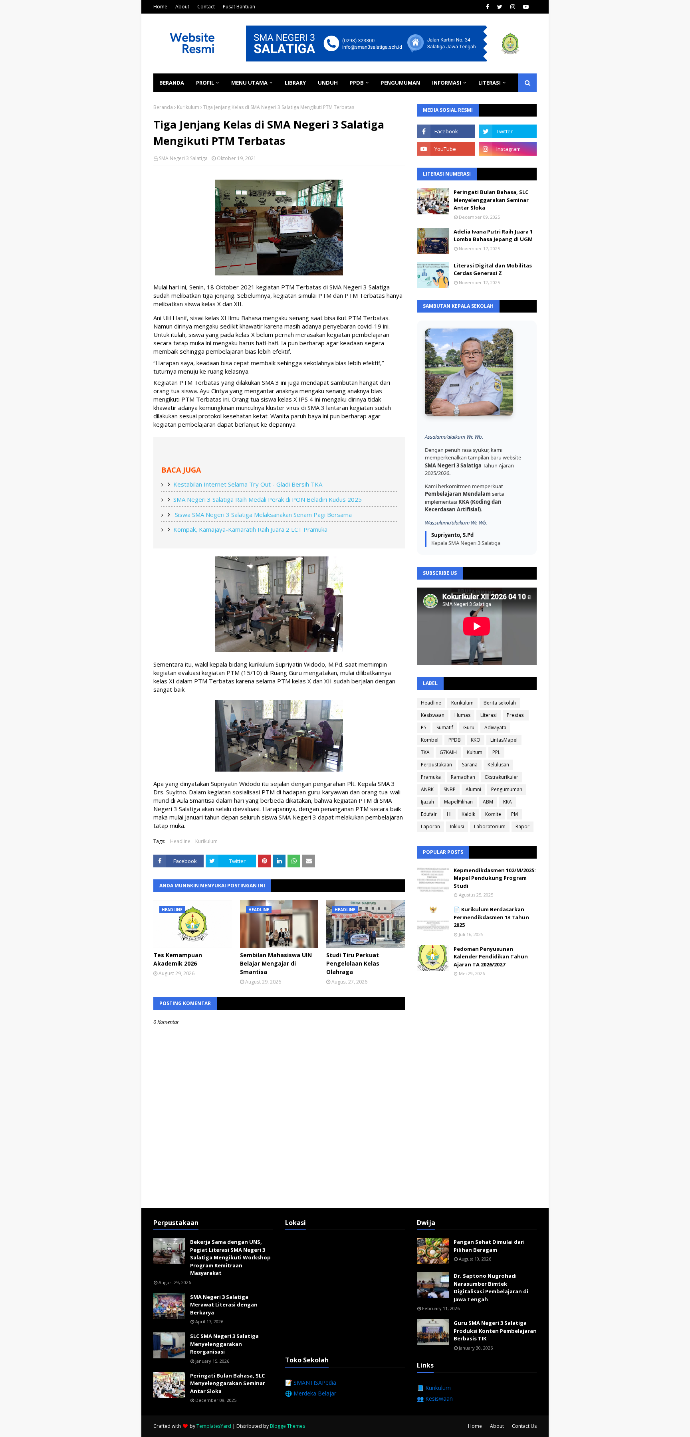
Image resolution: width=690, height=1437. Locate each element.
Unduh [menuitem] (328, 82)
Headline (180, 841)
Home (160, 6)
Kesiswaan (432, 715)
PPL (496, 752)
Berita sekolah (500, 702)
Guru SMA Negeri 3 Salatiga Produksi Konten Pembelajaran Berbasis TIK (495, 1330)
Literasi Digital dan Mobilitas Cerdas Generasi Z (493, 269)
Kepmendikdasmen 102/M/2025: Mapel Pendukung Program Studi (495, 878)
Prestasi (516, 715)
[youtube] (526, 7)
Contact (206, 6)
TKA (425, 752)
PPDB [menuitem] (357, 82)
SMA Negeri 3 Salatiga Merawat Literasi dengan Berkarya (224, 1304)
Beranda (163, 107)
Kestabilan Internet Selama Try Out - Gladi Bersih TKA (247, 484)
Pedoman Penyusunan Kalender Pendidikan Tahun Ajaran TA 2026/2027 (491, 956)
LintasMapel (504, 739)
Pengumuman (506, 789)
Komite (493, 814)
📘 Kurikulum (434, 1387)
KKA (507, 801)
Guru (468, 727)
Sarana (470, 764)
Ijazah (427, 801)
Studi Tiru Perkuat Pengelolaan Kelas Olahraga (352, 963)
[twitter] (499, 7)
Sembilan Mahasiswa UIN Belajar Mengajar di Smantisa (276, 963)
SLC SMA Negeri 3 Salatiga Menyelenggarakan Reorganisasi (224, 1343)
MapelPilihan (458, 801)
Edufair (429, 814)
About (182, 6)
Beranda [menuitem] (171, 82)
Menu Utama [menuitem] (249, 82)
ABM (488, 801)
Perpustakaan (436, 764)
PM (514, 814)
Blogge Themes (287, 1426)
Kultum (474, 752)
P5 (423, 727)
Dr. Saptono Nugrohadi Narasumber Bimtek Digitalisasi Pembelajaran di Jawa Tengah (491, 1287)
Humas (462, 715)
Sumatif (444, 727)
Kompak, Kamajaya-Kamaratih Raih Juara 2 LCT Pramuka (250, 529)
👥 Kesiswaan (435, 1398)
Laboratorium (490, 826)
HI (449, 814)
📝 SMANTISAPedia (310, 1382)
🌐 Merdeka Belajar (310, 1393)
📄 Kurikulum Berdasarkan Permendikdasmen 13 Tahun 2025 (491, 917)
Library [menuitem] (295, 82)
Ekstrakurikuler (501, 777)
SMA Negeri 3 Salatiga (183, 158)
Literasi (488, 715)
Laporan (430, 826)
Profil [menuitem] (205, 82)
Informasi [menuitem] (446, 82)
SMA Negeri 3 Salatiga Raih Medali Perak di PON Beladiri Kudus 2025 (267, 499)
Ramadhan (463, 777)
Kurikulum (188, 107)
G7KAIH (448, 752)
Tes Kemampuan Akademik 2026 (177, 959)
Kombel (429, 739)
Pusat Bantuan (239, 6)
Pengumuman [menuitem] (400, 82)
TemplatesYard (213, 1426)
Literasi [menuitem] (489, 82)
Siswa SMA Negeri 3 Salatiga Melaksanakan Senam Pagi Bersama (262, 515)
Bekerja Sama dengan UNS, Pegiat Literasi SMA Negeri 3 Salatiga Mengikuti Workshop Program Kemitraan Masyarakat (230, 1257)
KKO (475, 739)
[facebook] (487, 7)
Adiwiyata (495, 727)
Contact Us (524, 1426)
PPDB (454, 739)
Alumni (473, 789)
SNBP (450, 789)
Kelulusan (498, 764)
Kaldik (468, 814)
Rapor (522, 826)
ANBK (427, 789)
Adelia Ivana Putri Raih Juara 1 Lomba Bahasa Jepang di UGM (493, 235)
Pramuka (431, 777)
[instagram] (512, 7)
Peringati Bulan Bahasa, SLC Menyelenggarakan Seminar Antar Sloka (491, 199)
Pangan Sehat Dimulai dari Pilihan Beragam (489, 1245)
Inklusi (457, 826)
